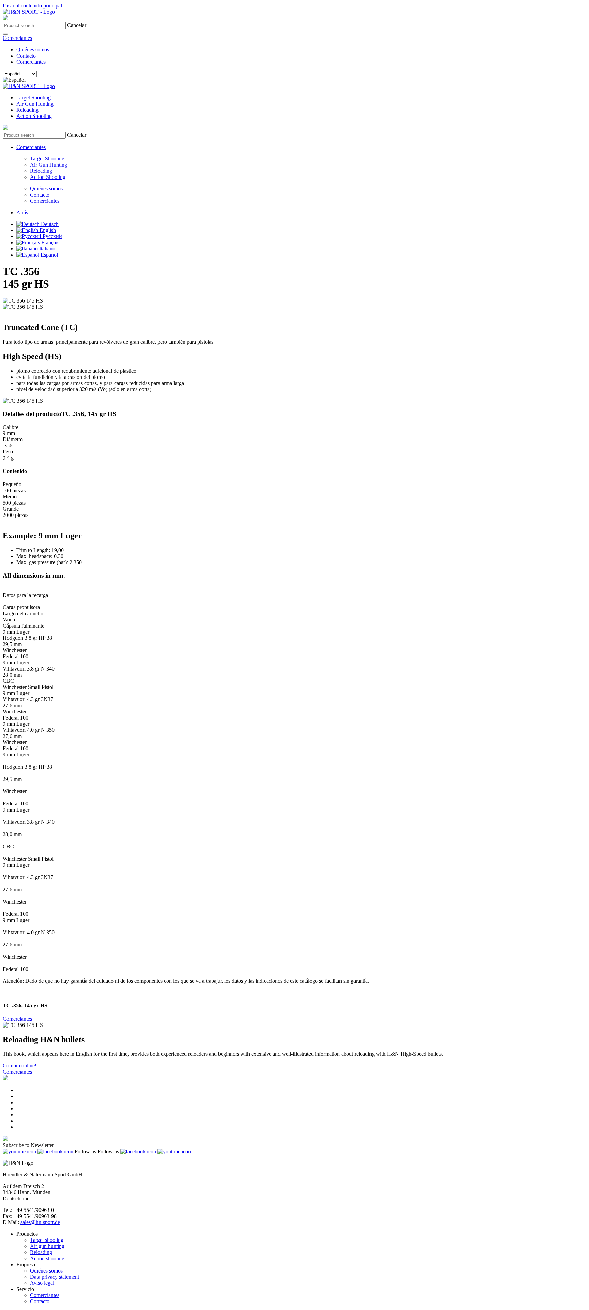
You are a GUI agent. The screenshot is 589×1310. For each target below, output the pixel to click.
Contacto (26, 56)
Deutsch (49, 224)
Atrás (22, 212)
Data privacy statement (54, 1277)
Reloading (27, 110)
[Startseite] (29, 12)
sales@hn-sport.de (40, 1222)
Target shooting (46, 1240)
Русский (51, 236)
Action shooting (47, 1258)
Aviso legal (42, 1283)
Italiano (46, 248)
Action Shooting (34, 116)
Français (49, 242)
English (47, 230)
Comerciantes (17, 38)
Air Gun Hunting (35, 104)
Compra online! (19, 1065)
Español (48, 255)
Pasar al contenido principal (32, 6)
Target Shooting (33, 98)
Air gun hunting (47, 1246)
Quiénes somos (32, 49)
